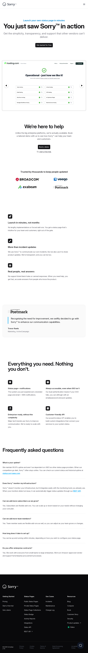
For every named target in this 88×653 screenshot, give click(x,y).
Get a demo (7, 610)
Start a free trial (8, 606)
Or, (44, 152)
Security (70, 619)
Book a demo (44, 147)
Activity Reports (29, 619)
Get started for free (44, 45)
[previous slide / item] (6, 85)
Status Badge (29, 614)
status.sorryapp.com (11, 473)
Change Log (50, 610)
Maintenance (50, 606)
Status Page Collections (32, 610)
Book (69, 610)
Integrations (28, 623)
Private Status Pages (31, 606)
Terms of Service (43, 647)
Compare (70, 606)
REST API (77, 491)
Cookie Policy (32, 647)
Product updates (73, 623)
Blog (69, 601)
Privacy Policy (21, 647)
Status (72, 627)
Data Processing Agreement (57, 647)
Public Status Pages (31, 601)
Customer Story (72, 614)
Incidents (49, 601)
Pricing (5, 601)
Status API (27, 627)
